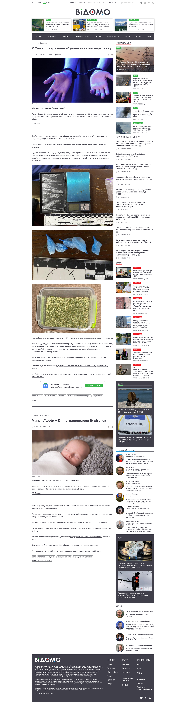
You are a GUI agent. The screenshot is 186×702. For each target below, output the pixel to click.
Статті (64, 36)
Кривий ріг (81, 2)
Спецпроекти (113, 36)
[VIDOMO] (93, 12)
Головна (38, 36)
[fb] (108, 54)
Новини (51, 36)
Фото (127, 36)
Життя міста (44, 415)
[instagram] (145, 3)
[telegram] (112, 54)
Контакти (141, 679)
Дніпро (73, 2)
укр (44, 2)
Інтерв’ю (126, 672)
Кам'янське (101, 2)
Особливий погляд (81, 36)
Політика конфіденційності (144, 688)
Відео (138, 36)
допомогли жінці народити (89, 528)
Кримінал (43, 43)
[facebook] (149, 3)
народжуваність (64, 557)
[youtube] (153, 3)
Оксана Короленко (55, 54)
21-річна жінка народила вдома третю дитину (71, 551)
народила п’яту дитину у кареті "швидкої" (90, 522)
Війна (109, 664)
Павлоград (112, 2)
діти (34, 557)
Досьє (98, 36)
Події (109, 676)
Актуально (126, 668)
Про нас (140, 683)
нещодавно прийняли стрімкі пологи (86, 537)
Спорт (109, 684)
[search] (140, 3)
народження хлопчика (42, 560)
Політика (111, 668)
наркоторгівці (51, 396)
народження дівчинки (82, 557)
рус (48, 2)
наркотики (97, 396)
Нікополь (91, 2)
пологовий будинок (46, 557)
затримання (37, 396)
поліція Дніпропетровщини (79, 396)
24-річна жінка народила (71, 545)
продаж (62, 396)
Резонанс (126, 664)
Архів (149, 36)
